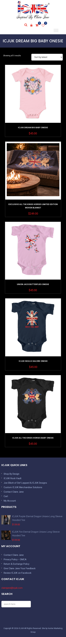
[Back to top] (57, 628)
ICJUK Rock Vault (12, 478)
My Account (10, 500)
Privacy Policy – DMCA (15, 559)
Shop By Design (11, 473)
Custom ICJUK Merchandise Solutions (23, 487)
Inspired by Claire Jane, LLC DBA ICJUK (33, 10)
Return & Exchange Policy (16, 564)
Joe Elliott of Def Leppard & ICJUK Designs (25, 482)
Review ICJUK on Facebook (17, 573)
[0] (37, 25)
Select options (33, 101)
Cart (6, 496)
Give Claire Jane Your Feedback (19, 568)
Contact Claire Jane (14, 491)
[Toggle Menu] (56, 30)
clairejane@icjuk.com (12, 587)
